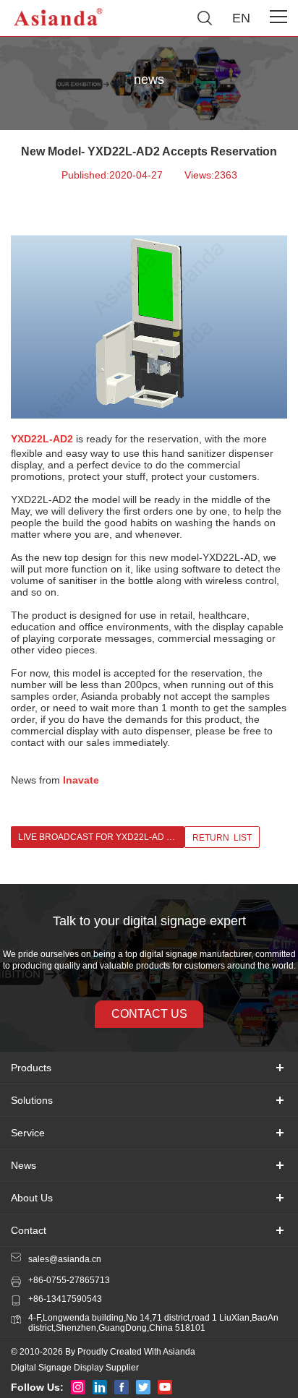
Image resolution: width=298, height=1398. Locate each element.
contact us (149, 1014)
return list (222, 838)
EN (241, 18)
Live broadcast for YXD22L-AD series (101, 837)
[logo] (58, 18)
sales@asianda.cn (64, 1259)
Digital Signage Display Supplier (75, 1368)
